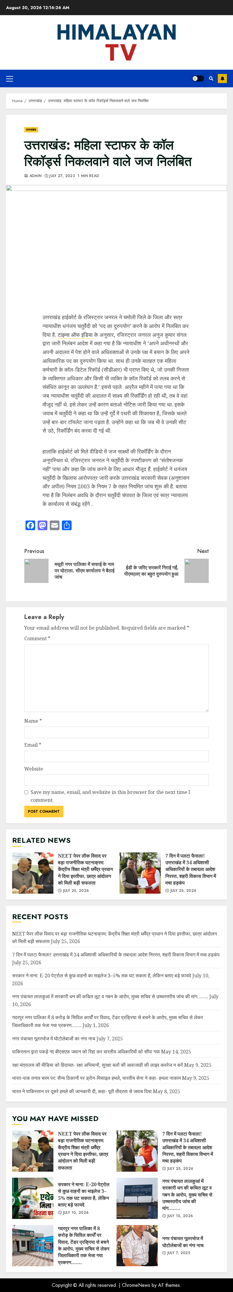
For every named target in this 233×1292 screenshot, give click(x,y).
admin (35, 176)
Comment (37, 638)
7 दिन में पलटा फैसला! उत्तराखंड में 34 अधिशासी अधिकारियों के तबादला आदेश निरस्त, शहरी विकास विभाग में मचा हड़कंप (140, 873)
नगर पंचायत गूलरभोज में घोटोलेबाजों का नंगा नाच (53, 1038)
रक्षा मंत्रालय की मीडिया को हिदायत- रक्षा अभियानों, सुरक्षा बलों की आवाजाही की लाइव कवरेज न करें (97, 1065)
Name (33, 721)
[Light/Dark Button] (198, 78)
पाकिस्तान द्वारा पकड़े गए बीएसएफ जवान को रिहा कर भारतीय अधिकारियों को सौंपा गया (86, 1051)
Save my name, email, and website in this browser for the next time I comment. (110, 796)
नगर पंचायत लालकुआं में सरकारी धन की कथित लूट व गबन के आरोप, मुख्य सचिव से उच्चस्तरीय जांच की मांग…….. (110, 996)
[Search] (211, 78)
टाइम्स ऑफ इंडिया (75, 334)
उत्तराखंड (31, 129)
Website (33, 768)
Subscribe (222, 78)
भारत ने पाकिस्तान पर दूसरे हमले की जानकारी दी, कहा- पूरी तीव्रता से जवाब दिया (82, 1091)
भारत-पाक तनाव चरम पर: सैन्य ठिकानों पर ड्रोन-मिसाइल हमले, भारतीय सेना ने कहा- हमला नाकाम (96, 1078)
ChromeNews (136, 1285)
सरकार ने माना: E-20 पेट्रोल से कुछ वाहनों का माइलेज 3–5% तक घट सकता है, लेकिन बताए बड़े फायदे (101, 975)
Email (32, 744)
